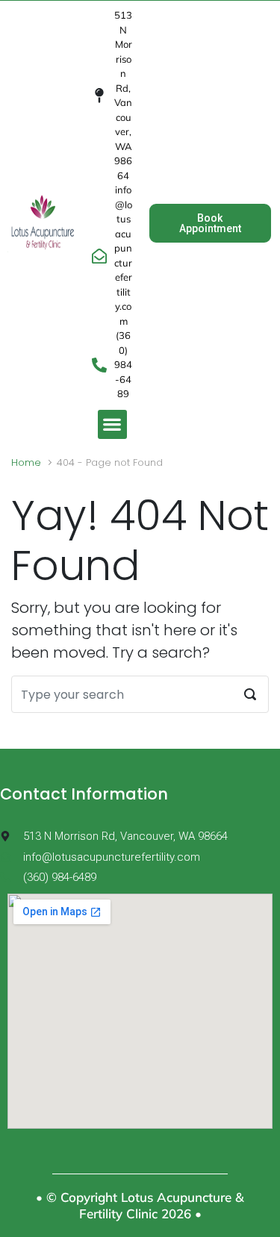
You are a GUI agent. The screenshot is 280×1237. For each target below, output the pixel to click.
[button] (112, 424)
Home (26, 462)
